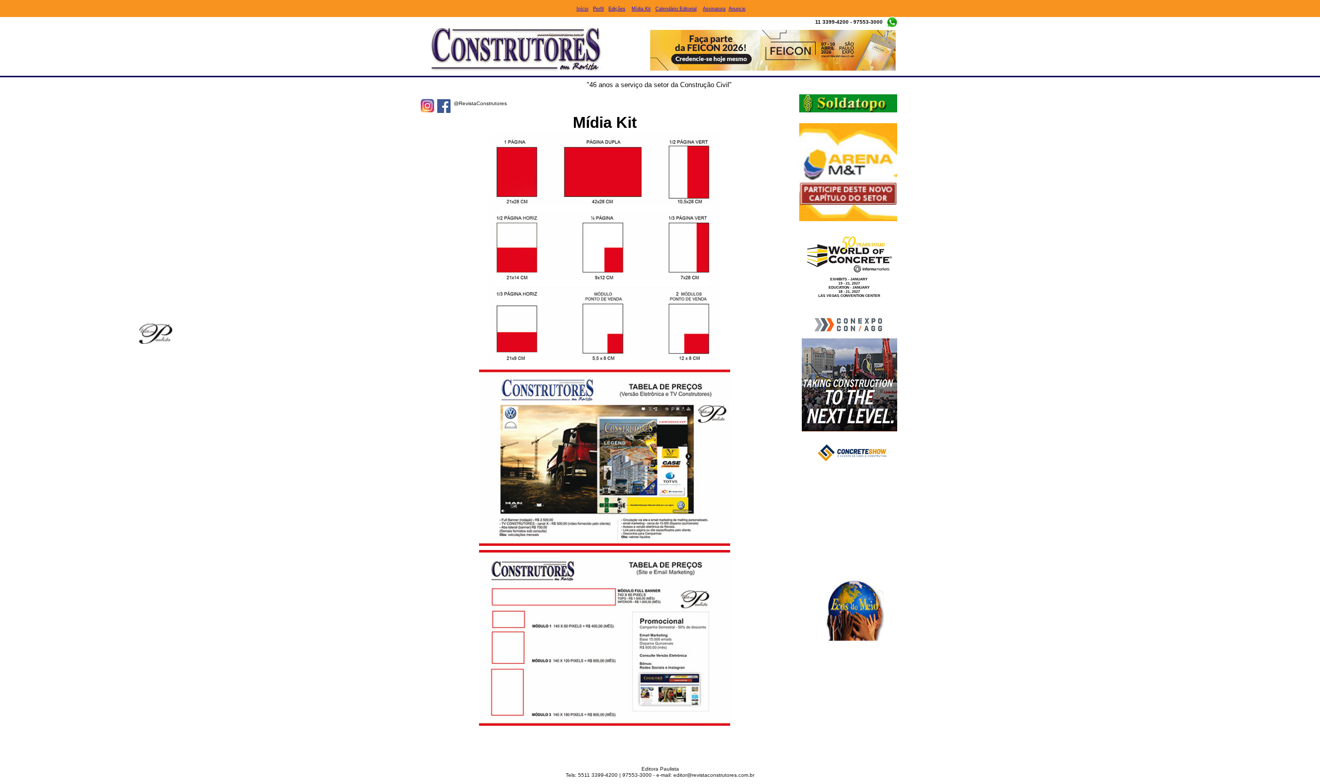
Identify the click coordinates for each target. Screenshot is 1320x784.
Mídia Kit (641, 8)
